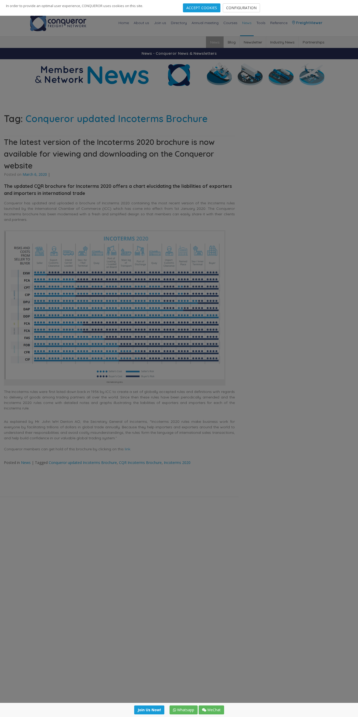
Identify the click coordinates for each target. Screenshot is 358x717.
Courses (230, 22)
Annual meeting (205, 22)
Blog (232, 42)
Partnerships (313, 42)
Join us (160, 22)
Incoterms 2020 (177, 462)
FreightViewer (308, 22)
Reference (279, 22)
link (127, 449)
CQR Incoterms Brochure (140, 462)
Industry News (282, 42)
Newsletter (253, 42)
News (247, 22)
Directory (179, 22)
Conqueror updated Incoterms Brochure (83, 462)
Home (123, 22)
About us (141, 22)
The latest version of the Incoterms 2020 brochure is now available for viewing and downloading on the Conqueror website (109, 154)
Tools (260, 22)
